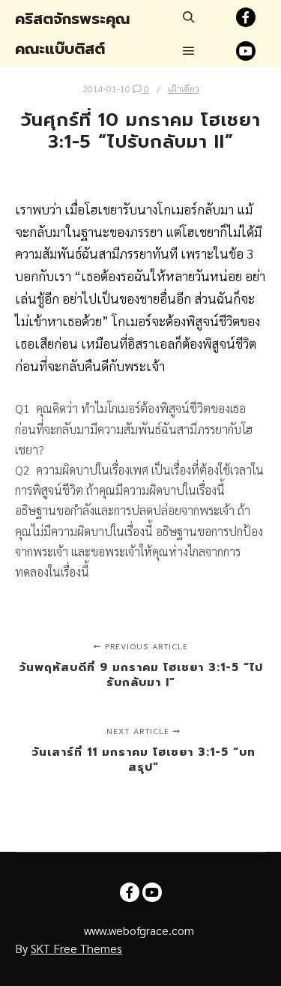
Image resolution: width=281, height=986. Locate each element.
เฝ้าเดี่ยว (183, 88)
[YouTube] (246, 51)
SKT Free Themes (76, 948)
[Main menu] (188, 51)
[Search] (188, 17)
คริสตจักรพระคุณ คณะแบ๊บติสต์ (72, 33)
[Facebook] (246, 17)
